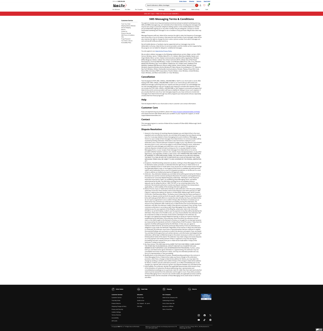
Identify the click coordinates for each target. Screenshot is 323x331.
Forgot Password (125, 39)
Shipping (191, 1)
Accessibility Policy (126, 42)
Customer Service (116, 297)
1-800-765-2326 (121, 1)
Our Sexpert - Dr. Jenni (143, 303)
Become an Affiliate (168, 306)
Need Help (144, 289)
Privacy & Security (126, 33)
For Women (116, 9)
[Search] (196, 5)
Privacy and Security (117, 309)
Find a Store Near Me (168, 303)
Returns (199, 1)
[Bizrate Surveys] (209, 299)
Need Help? (207, 1)
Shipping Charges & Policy (119, 306)
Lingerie (172, 9)
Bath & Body (195, 9)
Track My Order (116, 300)
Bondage (161, 9)
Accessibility (115, 318)
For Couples (139, 9)
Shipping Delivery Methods (128, 25)
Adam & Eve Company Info (170, 297)
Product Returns (116, 303)
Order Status (183, 1)
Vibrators (150, 9)
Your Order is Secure (126, 40)
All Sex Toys (140, 297)
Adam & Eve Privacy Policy (163, 51)
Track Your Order (125, 24)
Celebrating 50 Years (168, 300)
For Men (127, 9)
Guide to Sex (140, 300)
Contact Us (124, 31)
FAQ (122, 37)
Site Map (139, 306)
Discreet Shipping (126, 27)
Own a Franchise (167, 309)
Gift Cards (114, 321)
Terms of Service (116, 315)
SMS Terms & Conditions (127, 35)
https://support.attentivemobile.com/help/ (186, 112)
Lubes (184, 9)
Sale (206, 9)
